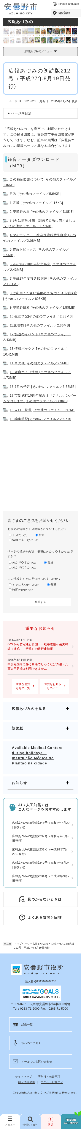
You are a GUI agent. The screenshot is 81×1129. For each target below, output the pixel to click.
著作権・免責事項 (49, 1076)
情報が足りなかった (25, 540)
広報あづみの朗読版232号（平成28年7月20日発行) (40, 852)
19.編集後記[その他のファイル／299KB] (40, 419)
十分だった (19, 535)
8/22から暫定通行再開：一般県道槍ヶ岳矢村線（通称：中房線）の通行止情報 (38, 646)
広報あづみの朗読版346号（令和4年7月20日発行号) (41, 825)
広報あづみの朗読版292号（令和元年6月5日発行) (40, 838)
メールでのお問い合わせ (36, 1061)
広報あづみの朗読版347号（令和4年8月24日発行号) (41, 865)
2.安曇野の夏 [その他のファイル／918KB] (42, 211)
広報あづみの (40, 943)
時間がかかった (22, 589)
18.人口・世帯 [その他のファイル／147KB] (43, 410)
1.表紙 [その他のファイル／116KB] (36, 203)
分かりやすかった (24, 562)
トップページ (22, 943)
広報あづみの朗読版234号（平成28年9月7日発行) (41, 878)
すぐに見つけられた (25, 584)
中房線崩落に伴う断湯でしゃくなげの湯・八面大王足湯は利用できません (38, 666)
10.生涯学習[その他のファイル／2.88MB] (41, 316)
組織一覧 (27, 1024)
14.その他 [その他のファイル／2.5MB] (39, 363)
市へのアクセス (31, 1043)
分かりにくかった (24, 567)
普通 (42, 535)
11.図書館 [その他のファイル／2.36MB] (40, 325)
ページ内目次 (21, 113)
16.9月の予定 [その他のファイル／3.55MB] (43, 386)
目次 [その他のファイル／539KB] (35, 194)
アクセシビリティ (52, 1082)
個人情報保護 (26, 1082)
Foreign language (68, 3)
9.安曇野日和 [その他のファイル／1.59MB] (42, 307)
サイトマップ (23, 1076)
